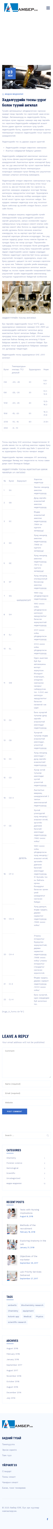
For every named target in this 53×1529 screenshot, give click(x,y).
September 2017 (14, 1365)
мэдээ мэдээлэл (14, 94)
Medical (27, 1316)
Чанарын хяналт (10, 1482)
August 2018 (12, 1348)
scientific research (17, 1322)
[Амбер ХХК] (21, 7)
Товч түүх (7, 1455)
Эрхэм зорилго (9, 1450)
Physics (39, 1316)
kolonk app (13, 1316)
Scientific (11, 1173)
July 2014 (11, 1398)
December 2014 (14, 1392)
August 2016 (12, 1387)
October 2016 (13, 1381)
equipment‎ (28, 1311)
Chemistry (11, 1158)
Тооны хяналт (9, 1477)
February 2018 (13, 1354)
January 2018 (13, 1359)
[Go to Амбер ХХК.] (6, 51)
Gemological (12, 1168)
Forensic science (14, 1163)
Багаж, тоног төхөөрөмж (14, 1488)
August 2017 (12, 1370)
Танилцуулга (8, 1444)
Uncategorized (13, 1178)
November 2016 (14, 1376)
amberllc (12, 1305)
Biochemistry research (32, 1305)
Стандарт (6, 1471)
